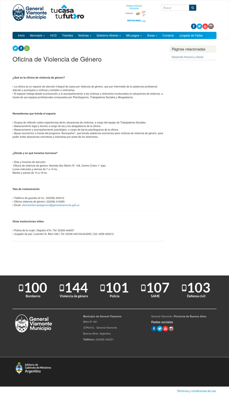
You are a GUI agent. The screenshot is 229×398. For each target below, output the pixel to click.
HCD (53, 35)
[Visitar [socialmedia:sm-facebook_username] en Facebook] (21, 48)
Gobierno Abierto (108, 35)
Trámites (67, 35)
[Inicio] (48, 13)
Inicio (21, 35)
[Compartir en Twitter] (15, 48)
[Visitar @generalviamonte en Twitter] (199, 26)
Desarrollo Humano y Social (187, 57)
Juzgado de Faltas (191, 35)
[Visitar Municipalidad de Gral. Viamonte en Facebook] (194, 26)
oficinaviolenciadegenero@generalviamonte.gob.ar (50, 205)
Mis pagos (133, 35)
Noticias (83, 35)
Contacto (168, 35)
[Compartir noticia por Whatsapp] (27, 48)
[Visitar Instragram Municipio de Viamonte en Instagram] (211, 26)
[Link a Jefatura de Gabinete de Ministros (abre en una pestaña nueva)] (33, 367)
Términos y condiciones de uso (196, 391)
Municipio (36, 35)
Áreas (151, 35)
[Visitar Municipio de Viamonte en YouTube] (205, 26)
